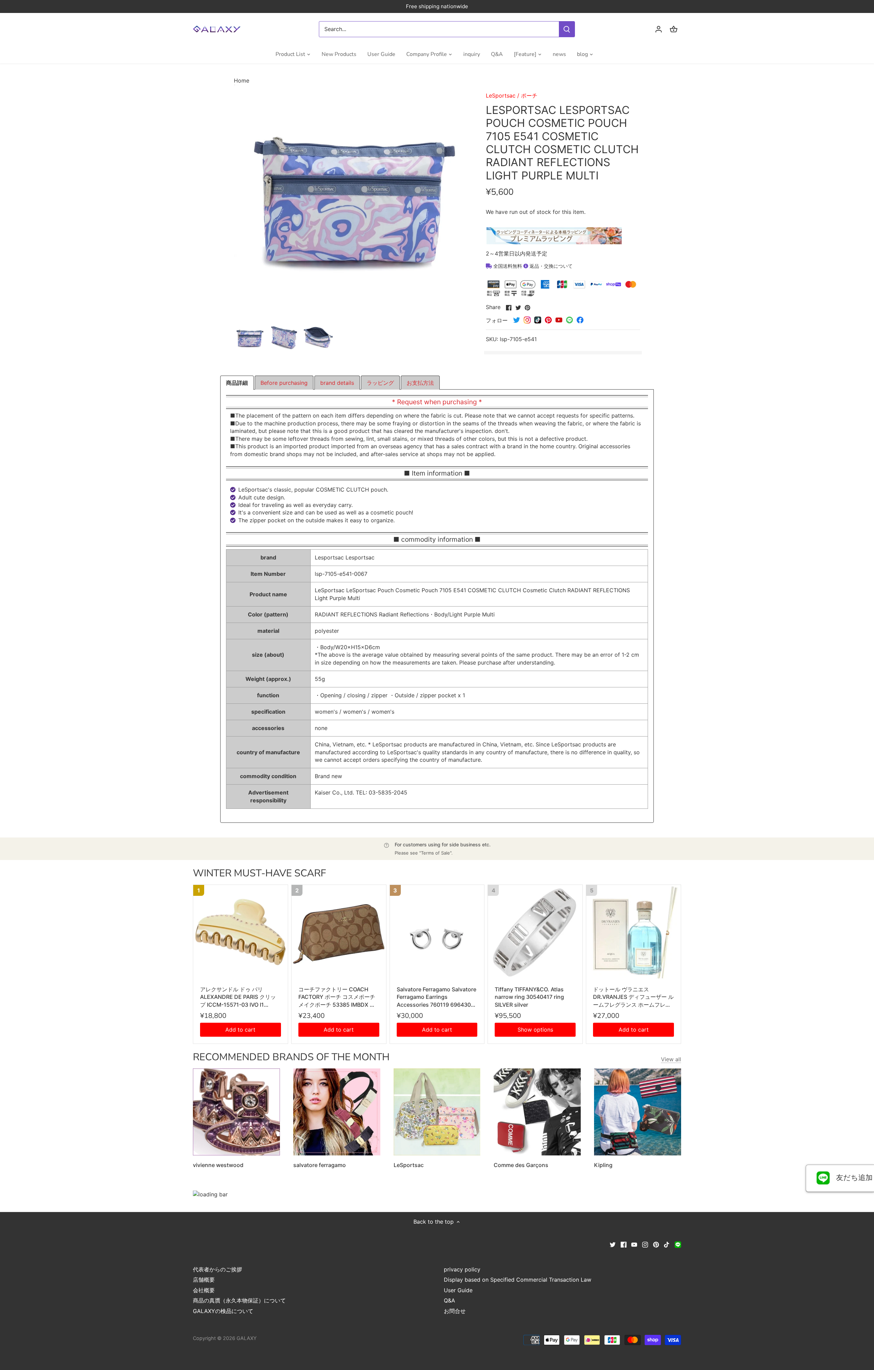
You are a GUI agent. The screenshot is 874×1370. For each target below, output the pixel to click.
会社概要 (204, 1290)
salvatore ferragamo (319, 1165)
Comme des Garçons (521, 1165)
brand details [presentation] (337, 382)
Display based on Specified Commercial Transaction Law (517, 1279)
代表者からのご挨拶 (217, 1269)
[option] (249, 338)
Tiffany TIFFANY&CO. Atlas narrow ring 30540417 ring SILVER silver (529, 997)
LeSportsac (501, 95)
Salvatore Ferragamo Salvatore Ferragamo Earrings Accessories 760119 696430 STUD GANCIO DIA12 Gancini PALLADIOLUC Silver (436, 997)
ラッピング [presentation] (380, 382)
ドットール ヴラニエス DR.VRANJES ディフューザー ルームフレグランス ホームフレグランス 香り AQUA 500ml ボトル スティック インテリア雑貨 (633, 997)
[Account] (658, 29)
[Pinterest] (656, 1244)
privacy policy (462, 1269)
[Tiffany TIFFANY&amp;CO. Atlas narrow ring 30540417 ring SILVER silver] (535, 932)
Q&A (449, 1300)
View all (671, 1059)
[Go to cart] (673, 29)
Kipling (603, 1165)
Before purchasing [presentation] (284, 382)
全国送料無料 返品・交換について (532, 266)
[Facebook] (623, 1244)
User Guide (458, 1290)
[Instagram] (645, 1244)
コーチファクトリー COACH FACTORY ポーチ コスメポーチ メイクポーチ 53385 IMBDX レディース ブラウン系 (336, 997)
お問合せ (455, 1311)
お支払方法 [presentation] (420, 382)
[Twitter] (613, 1244)
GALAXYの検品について (223, 1311)
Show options (535, 1029)
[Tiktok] (666, 1244)
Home (241, 80)
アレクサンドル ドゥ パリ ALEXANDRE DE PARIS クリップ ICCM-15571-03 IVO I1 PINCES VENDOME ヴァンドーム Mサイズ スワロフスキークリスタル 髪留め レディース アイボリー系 (240, 997)
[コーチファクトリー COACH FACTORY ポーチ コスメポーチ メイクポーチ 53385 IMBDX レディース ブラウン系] (339, 932)
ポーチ (529, 95)
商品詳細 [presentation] (237, 382)
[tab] (237, 383)
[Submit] (567, 29)
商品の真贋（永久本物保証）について (239, 1300)
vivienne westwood (218, 1165)
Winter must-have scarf (259, 873)
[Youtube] (634, 1244)
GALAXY (247, 1338)
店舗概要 (204, 1279)
